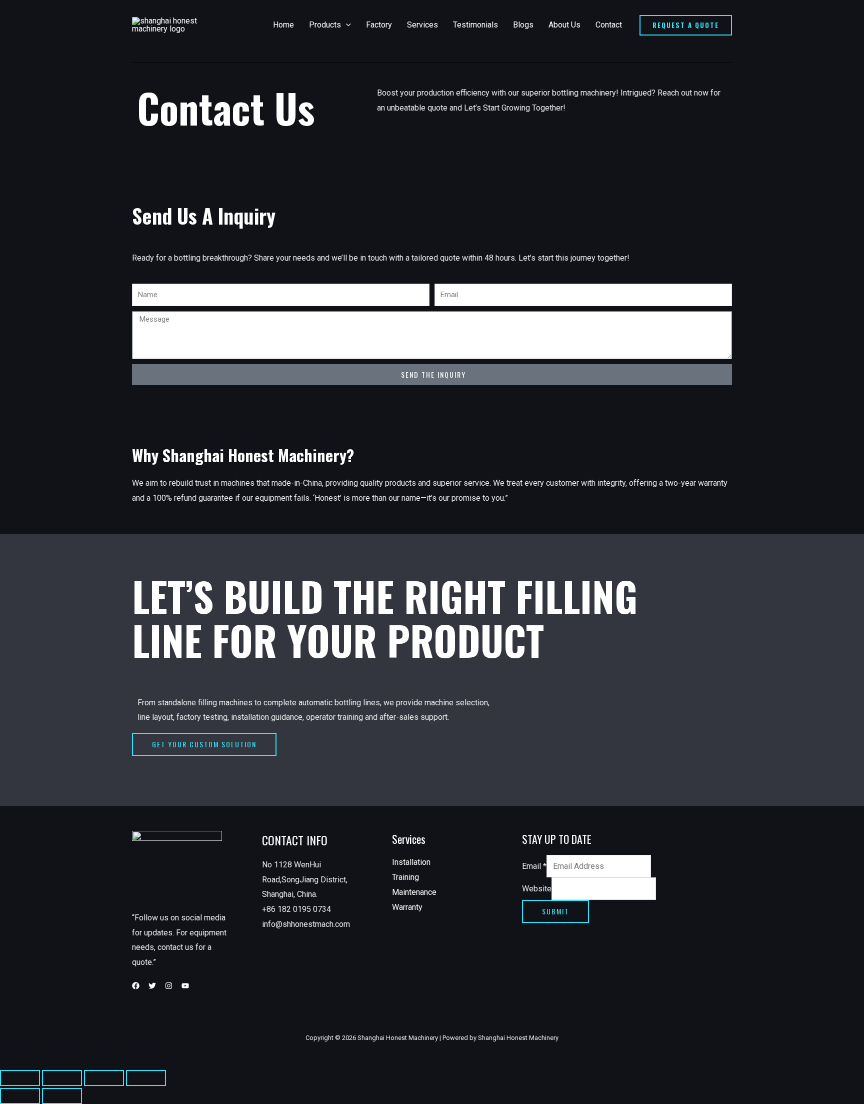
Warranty (407, 907)
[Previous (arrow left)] (20, 1096)
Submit (555, 911)
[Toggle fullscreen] (104, 1078)
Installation (411, 862)
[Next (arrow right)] (62, 1096)
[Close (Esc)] (20, 1078)
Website (537, 888)
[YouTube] (185, 985)
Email (534, 866)
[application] (346, 25)
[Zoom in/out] (146, 1078)
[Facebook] (136, 985)
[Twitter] (152, 985)
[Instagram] (168, 985)
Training (405, 877)
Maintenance (414, 892)
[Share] (62, 1078)
